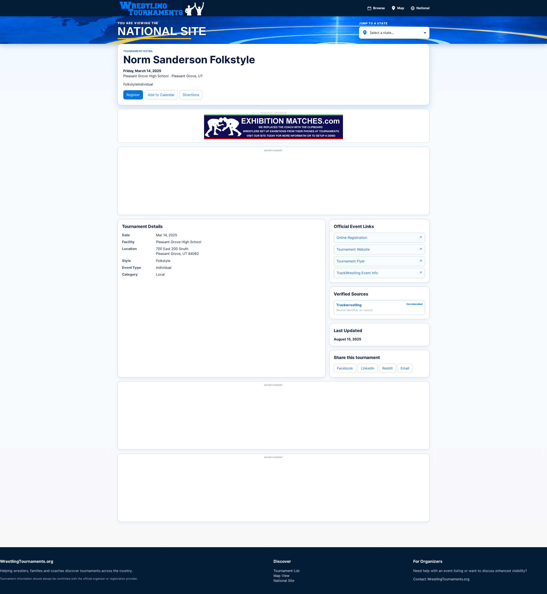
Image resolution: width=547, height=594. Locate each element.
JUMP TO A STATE (373, 23)
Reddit (387, 368)
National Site (284, 580)
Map (400, 8)
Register (133, 95)
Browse (379, 8)
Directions (191, 95)
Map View (282, 575)
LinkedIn (367, 368)
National (422, 8)
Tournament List (287, 571)
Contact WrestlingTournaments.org (441, 579)
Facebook (345, 368)
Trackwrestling (349, 305)
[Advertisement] (273, 183)
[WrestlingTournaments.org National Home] (162, 8)
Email (405, 368)
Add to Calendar (161, 95)
